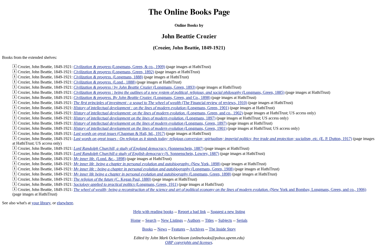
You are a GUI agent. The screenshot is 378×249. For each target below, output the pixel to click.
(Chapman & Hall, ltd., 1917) (119, 133)
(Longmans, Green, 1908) (153, 169)
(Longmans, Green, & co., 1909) (119, 66)
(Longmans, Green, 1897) (150, 123)
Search (150, 220)
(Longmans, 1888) (108, 77)
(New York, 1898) (147, 164)
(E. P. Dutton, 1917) (213, 138)
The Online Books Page (189, 11)
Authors (193, 220)
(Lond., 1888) (105, 82)
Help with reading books (153, 211)
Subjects (225, 220)
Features (178, 229)
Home (136, 220)
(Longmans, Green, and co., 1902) (158, 113)
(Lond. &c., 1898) (100, 158)
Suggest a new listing (228, 211)
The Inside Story (222, 229)
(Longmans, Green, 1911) (126, 184)
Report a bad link (192, 211)
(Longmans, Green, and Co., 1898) (142, 97)
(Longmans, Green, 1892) (114, 72)
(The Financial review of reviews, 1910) (160, 102)
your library (41, 203)
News (162, 229)
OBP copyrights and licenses (188, 242)
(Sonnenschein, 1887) (138, 148)
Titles (209, 220)
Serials (242, 220)
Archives (197, 229)
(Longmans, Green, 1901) (151, 108)
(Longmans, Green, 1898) (152, 174)
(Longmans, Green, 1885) (179, 92)
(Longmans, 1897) (144, 118)
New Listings (172, 220)
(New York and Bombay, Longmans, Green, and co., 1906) (220, 189)
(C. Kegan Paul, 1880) (112, 179)
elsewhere (65, 203)
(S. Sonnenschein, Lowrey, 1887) (146, 153)
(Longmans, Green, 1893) (134, 87)
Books (147, 229)
